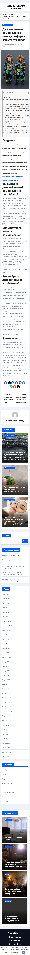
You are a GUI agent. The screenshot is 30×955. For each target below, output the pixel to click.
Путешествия (6, 797)
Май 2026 (5, 608)
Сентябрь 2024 (7, 626)
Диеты (4, 774)
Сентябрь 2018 (7, 752)
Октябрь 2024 (6, 621)
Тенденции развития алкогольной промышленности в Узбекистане (12, 561)
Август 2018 (6, 756)
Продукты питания (8, 792)
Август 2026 (6, 594)
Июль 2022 (5, 720)
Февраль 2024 (6, 657)
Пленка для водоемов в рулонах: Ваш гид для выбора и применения (14, 454)
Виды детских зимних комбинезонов (16, 130)
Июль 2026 (5, 599)
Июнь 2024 (5, 639)
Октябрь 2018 (6, 747)
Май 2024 (5, 644)
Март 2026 (5, 617)
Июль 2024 (5, 635)
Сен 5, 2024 (20, 524)
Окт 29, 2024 (21, 459)
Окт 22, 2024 (21, 491)
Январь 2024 (6, 662)
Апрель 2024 (6, 648)
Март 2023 (5, 684)
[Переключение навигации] (3, 7)
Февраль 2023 (6, 689)
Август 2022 (6, 716)
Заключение (8, 135)
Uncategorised (6, 770)
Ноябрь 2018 (6, 743)
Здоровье (5, 779)
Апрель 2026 (6, 612)
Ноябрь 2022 (6, 702)
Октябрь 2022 (6, 707)
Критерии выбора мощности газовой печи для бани (13, 891)
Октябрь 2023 (6, 675)
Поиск (6, 535)
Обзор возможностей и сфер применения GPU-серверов (11, 580)
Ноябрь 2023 (6, 671)
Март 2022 (5, 738)
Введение (7, 97)
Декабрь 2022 (6, 698)
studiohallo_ (13, 44)
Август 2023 (6, 680)
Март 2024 (5, 653)
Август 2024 (6, 630)
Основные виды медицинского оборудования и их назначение (12, 573)
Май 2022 (5, 729)
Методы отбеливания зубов (11, 555)
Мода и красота (7, 25)
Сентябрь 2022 (7, 711)
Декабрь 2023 (6, 666)
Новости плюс (6, 788)
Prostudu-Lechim (15, 5)
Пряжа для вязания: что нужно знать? (14, 488)
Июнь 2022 (5, 725)
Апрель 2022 (6, 734)
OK (23, 952)
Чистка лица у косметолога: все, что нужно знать (14, 519)
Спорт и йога (6, 801)
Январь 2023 (6, 693)
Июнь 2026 (5, 603)
